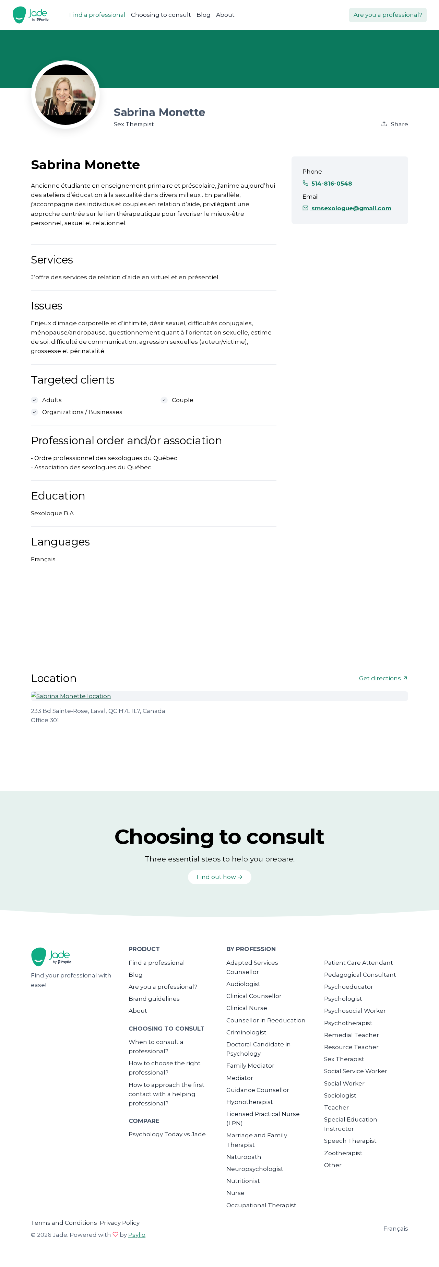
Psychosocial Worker (355, 1010)
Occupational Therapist (261, 1205)
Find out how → (220, 876)
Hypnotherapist (249, 1102)
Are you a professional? (388, 14)
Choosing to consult (161, 14)
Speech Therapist (350, 1140)
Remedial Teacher (351, 1035)
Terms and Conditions (64, 1222)
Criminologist (246, 1032)
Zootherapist (343, 1153)
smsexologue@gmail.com (350, 208)
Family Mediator (250, 1065)
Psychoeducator (348, 986)
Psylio (136, 1234)
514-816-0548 (331, 183)
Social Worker (344, 1083)
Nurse (235, 1192)
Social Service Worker (355, 1071)
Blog (204, 14)
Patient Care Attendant (358, 962)
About (225, 14)
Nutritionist (243, 1180)
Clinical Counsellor (254, 996)
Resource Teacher (351, 1047)
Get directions (380, 678)
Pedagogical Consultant (360, 974)
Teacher (336, 1107)
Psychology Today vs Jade (167, 1134)
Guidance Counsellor (257, 1090)
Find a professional (97, 14)
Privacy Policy (120, 1222)
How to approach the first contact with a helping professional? (166, 1094)
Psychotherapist (348, 1023)
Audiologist (243, 984)
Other (333, 1165)
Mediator (239, 1078)
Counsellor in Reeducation (266, 1020)
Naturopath (243, 1156)
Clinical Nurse (246, 1008)
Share (399, 124)
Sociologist (340, 1095)
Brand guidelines (154, 998)
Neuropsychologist (254, 1168)
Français (395, 1228)
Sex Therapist (344, 1059)
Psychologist (343, 998)
